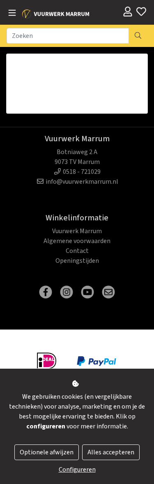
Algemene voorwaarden (77, 241)
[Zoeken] (138, 36)
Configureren (77, 469)
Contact (77, 250)
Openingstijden (77, 260)
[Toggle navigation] (12, 13)
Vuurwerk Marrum (77, 231)
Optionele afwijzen (47, 452)
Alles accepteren (110, 452)
